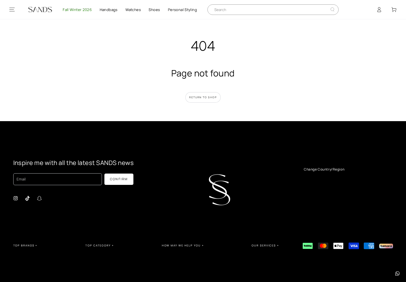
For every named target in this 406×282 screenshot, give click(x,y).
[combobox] (269, 9)
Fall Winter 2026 (77, 9)
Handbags (109, 9)
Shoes (154, 9)
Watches (133, 9)
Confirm (119, 179)
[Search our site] (332, 9)
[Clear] (328, 9)
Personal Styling (182, 9)
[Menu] (12, 9)
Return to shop (203, 97)
